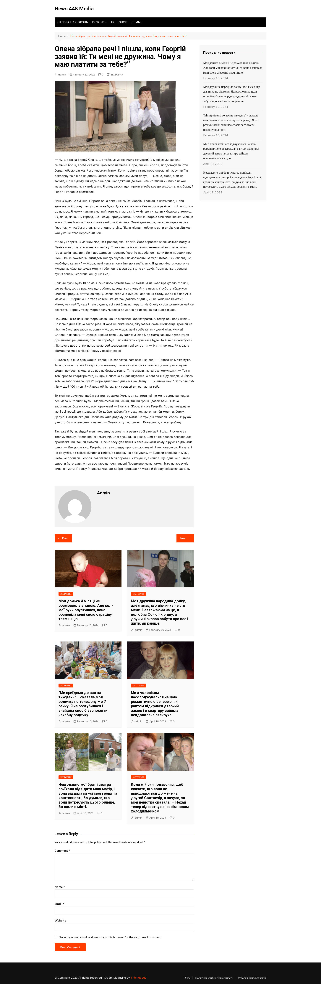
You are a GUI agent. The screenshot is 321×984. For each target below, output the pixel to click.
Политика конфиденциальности (214, 977)
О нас (187, 977)
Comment (62, 850)
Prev (65, 538)
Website (60, 920)
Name (60, 887)
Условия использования (252, 977)
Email (59, 904)
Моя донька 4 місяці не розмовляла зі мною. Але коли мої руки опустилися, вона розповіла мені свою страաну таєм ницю (86, 610)
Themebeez (138, 977)
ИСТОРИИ (99, 22)
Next (183, 538)
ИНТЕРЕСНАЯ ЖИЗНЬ (72, 22)
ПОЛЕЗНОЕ (119, 22)
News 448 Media (74, 9)
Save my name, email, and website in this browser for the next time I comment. (110, 937)
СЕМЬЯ (137, 22)
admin (62, 74)
